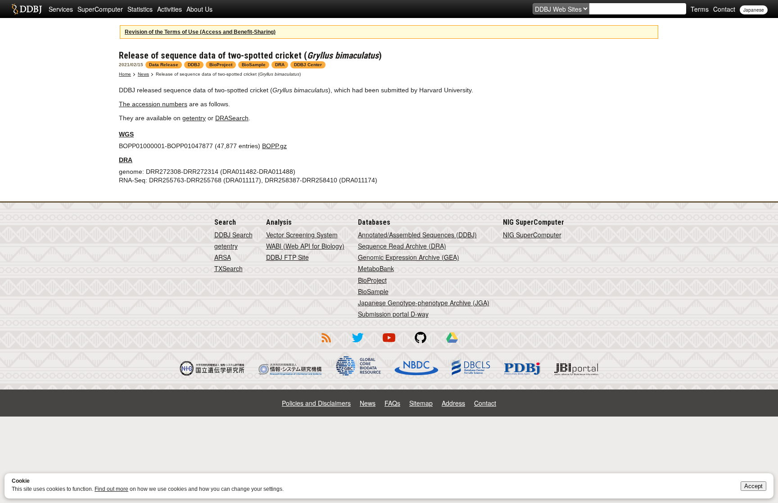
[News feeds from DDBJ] (326, 344)
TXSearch (228, 268)
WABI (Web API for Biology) (305, 245)
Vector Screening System (302, 234)
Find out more (111, 489)
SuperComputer (100, 9)
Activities (169, 9)
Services (61, 9)
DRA (125, 159)
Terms (700, 9)
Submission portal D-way (393, 313)
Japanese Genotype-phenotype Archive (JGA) (423, 302)
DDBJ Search (233, 234)
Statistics (140, 9)
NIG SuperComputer (532, 234)
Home (125, 74)
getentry (194, 118)
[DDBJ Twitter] (357, 344)
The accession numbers (153, 104)
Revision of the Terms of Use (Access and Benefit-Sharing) (200, 32)
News (143, 74)
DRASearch (232, 118)
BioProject (372, 280)
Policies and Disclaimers (316, 403)
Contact (724, 9)
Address (453, 403)
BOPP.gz (274, 146)
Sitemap (421, 403)
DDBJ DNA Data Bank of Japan (27, 9)
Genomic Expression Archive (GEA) (408, 257)
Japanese (753, 10)
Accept (753, 486)
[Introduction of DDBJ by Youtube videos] (389, 344)
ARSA (222, 257)
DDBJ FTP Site (287, 257)
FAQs (392, 403)
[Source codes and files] (421, 344)
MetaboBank (376, 268)
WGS (126, 134)
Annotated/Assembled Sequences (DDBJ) (417, 234)
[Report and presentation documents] (452, 344)
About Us (199, 9)
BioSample (373, 291)
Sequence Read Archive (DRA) (402, 245)
